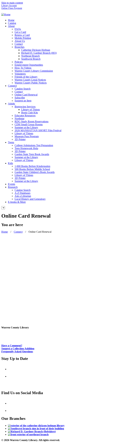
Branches (19, 47)
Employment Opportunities (29, 64)
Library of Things (30, 109)
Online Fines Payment (11, 8)
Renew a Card (22, 35)
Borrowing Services (25, 106)
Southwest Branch (30, 58)
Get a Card (20, 32)
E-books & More (17, 202)
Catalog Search (23, 88)
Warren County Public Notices (31, 82)
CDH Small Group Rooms (29, 124)
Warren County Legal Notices (30, 79)
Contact (19, 44)
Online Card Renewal (26, 94)
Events (11, 184)
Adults (11, 103)
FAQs (18, 29)
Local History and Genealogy (30, 199)
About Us (20, 41)
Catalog (12, 23)
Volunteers (20, 73)
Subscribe (20, 97)
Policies (19, 61)
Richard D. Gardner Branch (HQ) (39, 53)
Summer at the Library (26, 127)
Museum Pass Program (27, 136)
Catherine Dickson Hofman (35, 50)
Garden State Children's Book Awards (35, 172)
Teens (11, 142)
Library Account (9, 5)
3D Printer (20, 139)
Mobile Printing (23, 38)
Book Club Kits (29, 112)
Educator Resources (25, 115)
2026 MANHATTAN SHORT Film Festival (38, 130)
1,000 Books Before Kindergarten (32, 166)
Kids (10, 163)
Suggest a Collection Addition (17, 348)
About (11, 26)
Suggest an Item (23, 100)
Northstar (19, 118)
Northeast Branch (30, 55)
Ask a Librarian (23, 196)
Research (13, 187)
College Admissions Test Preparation (34, 145)
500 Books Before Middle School (32, 169)
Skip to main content (12, 2)
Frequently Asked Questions (17, 351)
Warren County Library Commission (34, 70)
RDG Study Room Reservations (31, 121)
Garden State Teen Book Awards (32, 154)
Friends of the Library (26, 76)
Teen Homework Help (26, 148)
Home (11, 20)
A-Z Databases (22, 193)
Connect (12, 85)
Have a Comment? (11, 345)
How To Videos (23, 67)
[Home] (5, 14)
